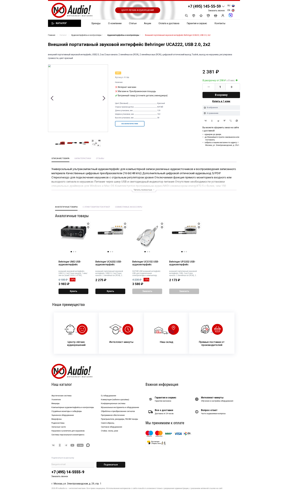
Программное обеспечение (113, 415)
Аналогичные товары (66, 207)
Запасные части (58, 427)
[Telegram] (218, 121)
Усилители (56, 400)
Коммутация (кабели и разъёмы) (115, 400)
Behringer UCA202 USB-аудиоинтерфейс (108, 263)
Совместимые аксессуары (128, 207)
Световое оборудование (111, 427)
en (229, 10)
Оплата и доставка (169, 23)
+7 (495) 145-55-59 (204, 6)
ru (229, 5)
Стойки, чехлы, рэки (109, 431)
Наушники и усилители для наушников (68, 431)
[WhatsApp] (237, 121)
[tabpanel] (73, 237)
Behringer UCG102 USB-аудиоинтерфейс (145, 263)
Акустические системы (61, 396)
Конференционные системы (113, 403)
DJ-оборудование (108, 396)
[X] (224, 121)
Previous (52, 98)
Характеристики (82, 158)
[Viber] (231, 121)
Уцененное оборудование (62, 415)
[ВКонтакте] (205, 121)
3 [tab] (75, 251)
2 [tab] (73, 251)
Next (104, 98)
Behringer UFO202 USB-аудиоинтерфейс (182, 263)
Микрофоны (56, 419)
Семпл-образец (107, 423)
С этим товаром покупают (96, 207)
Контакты (219, 23)
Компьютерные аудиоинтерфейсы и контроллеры (72, 407)
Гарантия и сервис (197, 23)
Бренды (96, 23)
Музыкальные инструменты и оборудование (120, 407)
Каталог (61, 23)
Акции (147, 23)
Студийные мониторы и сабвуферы (66, 411)
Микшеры (55, 403)
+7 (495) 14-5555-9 (67, 472)
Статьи (132, 23)
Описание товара (60, 158)
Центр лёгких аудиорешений (137, 10)
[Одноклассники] (212, 121)
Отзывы (100, 158)
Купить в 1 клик (221, 101)
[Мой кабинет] (223, 15)
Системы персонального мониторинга (67, 435)
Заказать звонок (216, 10)
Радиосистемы (57, 423)
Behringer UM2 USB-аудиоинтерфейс (69, 263)
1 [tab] (71, 251)
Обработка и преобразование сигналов (118, 411)
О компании (115, 23)
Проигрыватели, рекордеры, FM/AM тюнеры (119, 419)
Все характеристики (130, 123)
